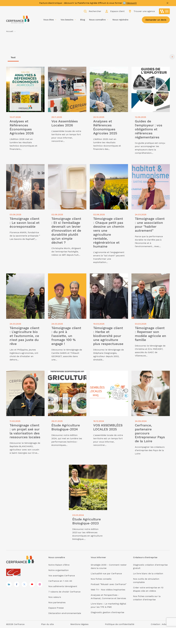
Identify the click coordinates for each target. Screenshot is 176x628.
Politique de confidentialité (119, 624)
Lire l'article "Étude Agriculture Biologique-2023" (85, 468)
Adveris (166, 624)
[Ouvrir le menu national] (164, 11)
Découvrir (131, 3)
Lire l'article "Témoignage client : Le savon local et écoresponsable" (24, 167)
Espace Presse (56, 608)
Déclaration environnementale (64, 613)
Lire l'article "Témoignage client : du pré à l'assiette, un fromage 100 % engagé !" (66, 278)
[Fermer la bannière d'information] (167, 3)
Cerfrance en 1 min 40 (60, 581)
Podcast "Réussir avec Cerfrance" (108, 584)
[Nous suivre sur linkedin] (9, 584)
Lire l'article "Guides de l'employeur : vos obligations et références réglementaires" (148, 71)
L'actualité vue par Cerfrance (106, 573)
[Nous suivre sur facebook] (16, 584)
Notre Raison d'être (58, 565)
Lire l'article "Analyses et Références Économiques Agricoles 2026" (25, 71)
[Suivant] (172, 57)
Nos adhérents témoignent (62, 586)
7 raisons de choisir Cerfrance (64, 591)
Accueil (9, 31)
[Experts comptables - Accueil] (14, 572)
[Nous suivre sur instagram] (39, 584)
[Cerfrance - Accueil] (18, 19)
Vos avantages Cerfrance (61, 575)
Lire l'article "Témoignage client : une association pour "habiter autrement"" (149, 169)
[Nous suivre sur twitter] (24, 584)
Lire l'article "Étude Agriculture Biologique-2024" (64, 374)
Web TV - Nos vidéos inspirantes (108, 589)
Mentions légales (79, 624)
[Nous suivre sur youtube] (32, 584)
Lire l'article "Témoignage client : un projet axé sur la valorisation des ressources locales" (23, 375)
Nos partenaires (56, 602)
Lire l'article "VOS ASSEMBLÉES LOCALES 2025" (107, 374)
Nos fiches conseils (101, 579)
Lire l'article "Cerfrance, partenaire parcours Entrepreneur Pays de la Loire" (150, 375)
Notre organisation (58, 570)
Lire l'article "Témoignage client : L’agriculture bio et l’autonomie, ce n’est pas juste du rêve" (24, 278)
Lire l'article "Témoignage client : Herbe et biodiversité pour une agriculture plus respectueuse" (107, 278)
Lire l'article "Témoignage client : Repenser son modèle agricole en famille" (149, 278)
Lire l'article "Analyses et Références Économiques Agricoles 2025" (108, 71)
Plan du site (47, 624)
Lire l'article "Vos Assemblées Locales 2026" (63, 70)
